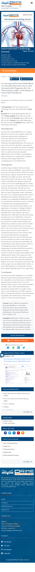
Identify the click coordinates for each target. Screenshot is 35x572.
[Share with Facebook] (5, 433)
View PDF (15, 79)
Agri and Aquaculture (11, 443)
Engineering (7, 452)
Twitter (7, 545)
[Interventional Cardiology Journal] (17, 29)
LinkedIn (6, 553)
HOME (3, 499)
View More (26, 412)
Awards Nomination (17, 335)
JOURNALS (4, 503)
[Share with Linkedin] (14, 433)
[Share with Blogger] (23, 433)
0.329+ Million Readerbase (18, 340)
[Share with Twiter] (9, 433)
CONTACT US (5, 510)
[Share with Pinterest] (18, 433)
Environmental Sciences (11, 455)
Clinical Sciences (9, 449)
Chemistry (7, 446)
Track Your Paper (9, 423)
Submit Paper (8, 421)
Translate (15, 8)
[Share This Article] (8, 347)
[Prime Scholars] (11, 3)
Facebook (7, 542)
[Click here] (17, 374)
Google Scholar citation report (13, 353)
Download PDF (27, 79)
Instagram (7, 549)
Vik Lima (4, 96)
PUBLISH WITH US (6, 506)
